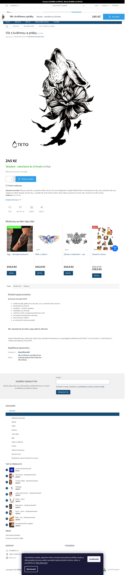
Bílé (13, 438)
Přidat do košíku (27, 179)
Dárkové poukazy (18, 450)
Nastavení (31, 569)
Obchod (12, 411)
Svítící (14, 446)
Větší (13, 426)
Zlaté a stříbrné (17, 442)
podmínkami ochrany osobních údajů (91, 387)
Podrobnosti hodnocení (35, 37)
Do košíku (116, 17)
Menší (14, 422)
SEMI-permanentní (18, 418)
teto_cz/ (12, 558)
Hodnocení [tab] (17, 286)
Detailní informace (12, 200)
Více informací (41, 563)
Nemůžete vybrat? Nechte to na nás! (25, 458)
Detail (11, 273)
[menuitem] (7, 22)
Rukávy (14, 430)
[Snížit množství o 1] (14, 180)
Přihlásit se (63, 392)
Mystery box (16, 454)
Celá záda (15, 434)
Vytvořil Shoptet (113, 570)
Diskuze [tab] (26, 286)
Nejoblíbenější (24, 352)
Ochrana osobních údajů (14, 538)
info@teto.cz (14, 550)
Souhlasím (94, 559)
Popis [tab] (9, 286)
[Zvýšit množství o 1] (14, 177)
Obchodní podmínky (60, 6)
